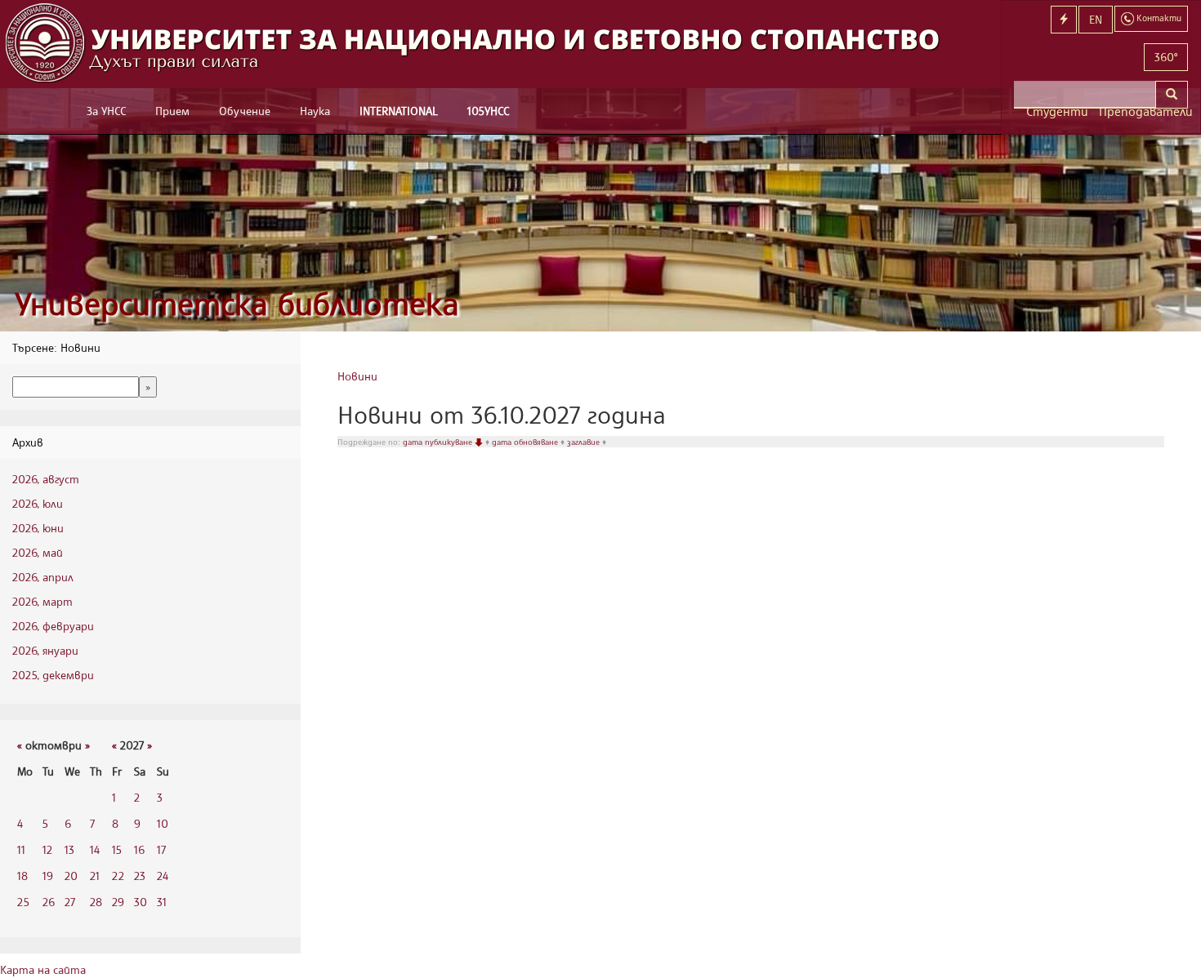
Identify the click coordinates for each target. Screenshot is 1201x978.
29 (118, 902)
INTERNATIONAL (398, 111)
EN (1095, 19)
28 (96, 902)
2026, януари (45, 650)
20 (71, 875)
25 (23, 902)
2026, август (45, 479)
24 (162, 875)
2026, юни (38, 528)
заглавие (584, 442)
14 (95, 849)
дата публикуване (439, 442)
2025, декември (53, 675)
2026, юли (37, 503)
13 (69, 849)
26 (48, 902)
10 (162, 823)
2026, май (37, 552)
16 (139, 849)
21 (95, 875)
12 (47, 849)
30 (140, 902)
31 (162, 902)
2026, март (42, 601)
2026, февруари (53, 626)
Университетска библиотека (237, 303)
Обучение (244, 111)
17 (161, 849)
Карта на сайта (43, 969)
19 (47, 875)
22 (118, 875)
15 (117, 849)
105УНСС (488, 111)
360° (1165, 57)
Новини (357, 376)
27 (70, 902)
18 (22, 875)
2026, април (43, 577)
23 (139, 875)
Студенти (1056, 111)
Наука (315, 111)
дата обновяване (526, 442)
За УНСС (106, 111)
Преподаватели (1143, 111)
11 (21, 849)
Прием (172, 111)
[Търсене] (1171, 95)
